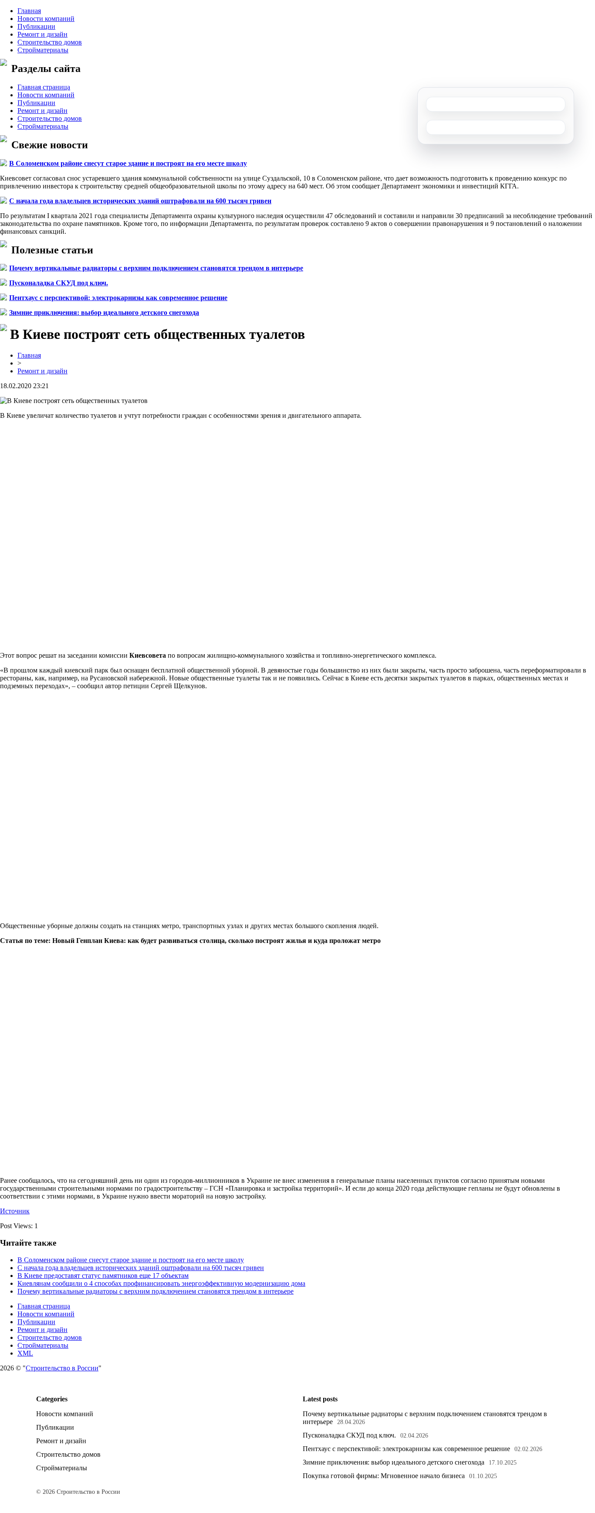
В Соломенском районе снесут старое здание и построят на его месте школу (128, 163)
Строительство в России (62, 1368)
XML (25, 1353)
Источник (15, 1211)
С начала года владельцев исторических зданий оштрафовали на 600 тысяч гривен (140, 201)
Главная (29, 10)
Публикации (36, 26)
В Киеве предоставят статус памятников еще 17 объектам (103, 1275)
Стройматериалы (42, 50)
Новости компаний (45, 18)
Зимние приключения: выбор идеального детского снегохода (104, 312)
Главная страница (43, 87)
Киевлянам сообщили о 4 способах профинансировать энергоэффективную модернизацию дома (161, 1283)
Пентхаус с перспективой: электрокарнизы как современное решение (118, 297)
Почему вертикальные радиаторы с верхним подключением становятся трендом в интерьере (156, 268)
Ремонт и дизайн (42, 34)
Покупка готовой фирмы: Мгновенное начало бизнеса (384, 1475)
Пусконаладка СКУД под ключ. (58, 283)
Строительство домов (49, 42)
